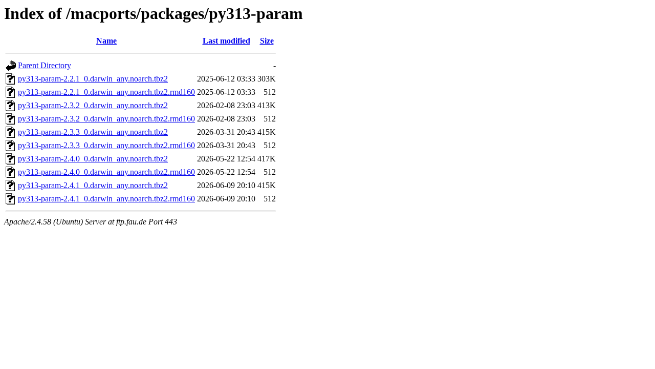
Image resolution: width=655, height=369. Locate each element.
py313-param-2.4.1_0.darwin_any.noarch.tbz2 (93, 185)
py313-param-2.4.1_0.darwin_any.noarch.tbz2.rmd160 (106, 198)
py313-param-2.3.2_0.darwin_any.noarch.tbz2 (93, 105)
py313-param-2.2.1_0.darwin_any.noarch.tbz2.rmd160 (106, 92)
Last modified (226, 40)
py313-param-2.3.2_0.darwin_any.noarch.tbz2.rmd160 (106, 118)
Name (106, 40)
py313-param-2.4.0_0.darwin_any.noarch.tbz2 (93, 158)
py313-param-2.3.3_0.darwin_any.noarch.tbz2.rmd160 (106, 145)
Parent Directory (44, 65)
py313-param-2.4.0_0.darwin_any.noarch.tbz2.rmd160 (106, 172)
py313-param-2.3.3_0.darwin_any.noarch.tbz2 (93, 132)
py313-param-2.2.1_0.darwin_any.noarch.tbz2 (93, 78)
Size (267, 40)
